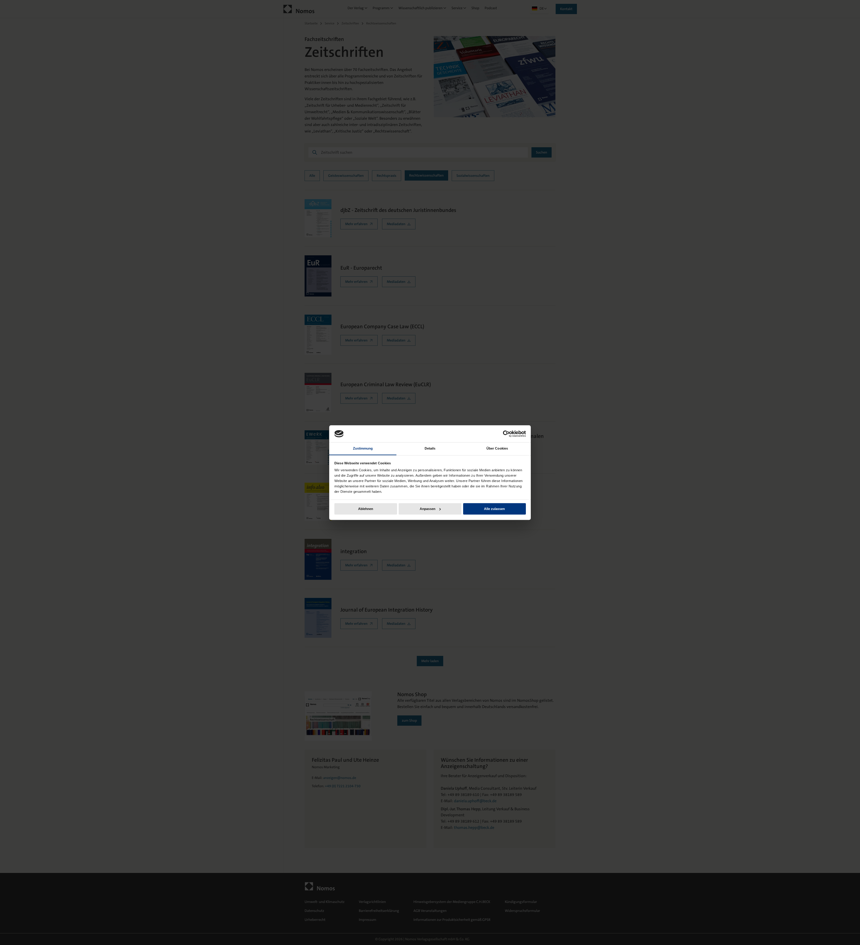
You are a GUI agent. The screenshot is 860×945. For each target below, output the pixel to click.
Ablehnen (365, 509)
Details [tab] (430, 448)
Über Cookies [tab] (497, 448)
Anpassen (427, 509)
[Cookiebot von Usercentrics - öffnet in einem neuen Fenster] (506, 433)
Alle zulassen (494, 509)
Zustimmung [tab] (363, 448)
